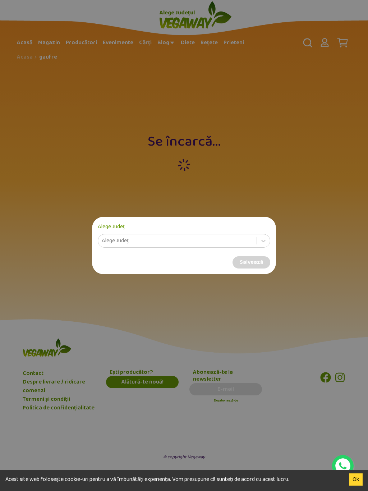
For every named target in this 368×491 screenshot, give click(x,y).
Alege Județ (111, 226)
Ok (356, 479)
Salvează (251, 262)
